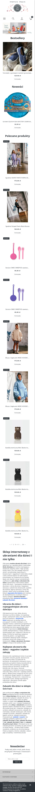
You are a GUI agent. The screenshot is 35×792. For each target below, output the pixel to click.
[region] (17, 28)
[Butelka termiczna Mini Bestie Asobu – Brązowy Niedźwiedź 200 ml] (17, 432)
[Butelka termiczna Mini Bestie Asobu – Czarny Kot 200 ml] (17, 473)
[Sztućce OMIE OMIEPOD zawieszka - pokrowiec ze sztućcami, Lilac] (17, 293)
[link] (17, 28)
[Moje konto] (22, 18)
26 (23, 544)
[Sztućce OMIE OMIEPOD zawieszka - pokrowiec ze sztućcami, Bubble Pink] (17, 252)
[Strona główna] (17, 8)
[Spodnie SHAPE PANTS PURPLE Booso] (17, 158)
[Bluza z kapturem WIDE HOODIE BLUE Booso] (17, 386)
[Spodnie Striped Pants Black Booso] (17, 206)
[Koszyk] (30, 18)
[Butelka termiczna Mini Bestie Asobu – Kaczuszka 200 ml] (17, 515)
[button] (4, 18)
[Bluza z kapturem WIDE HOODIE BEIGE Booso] (17, 338)
